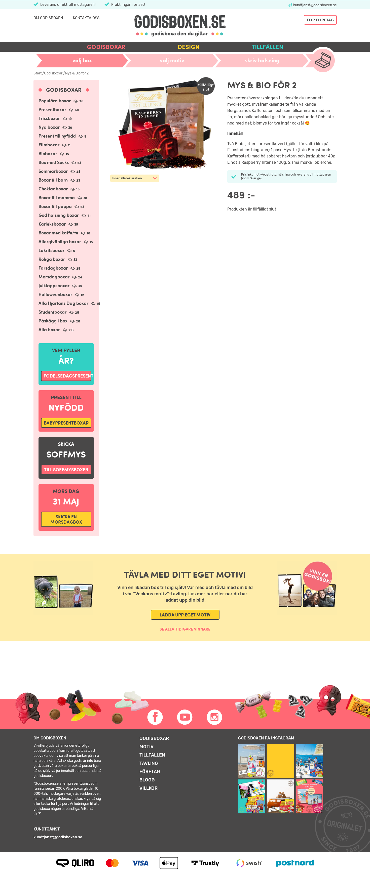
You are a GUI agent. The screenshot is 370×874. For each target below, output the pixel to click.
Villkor (148, 788)
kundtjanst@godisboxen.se (314, 5)
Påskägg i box (59, 321)
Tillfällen (267, 47)
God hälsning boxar (65, 215)
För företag (320, 19)
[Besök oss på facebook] (155, 717)
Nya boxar (55, 127)
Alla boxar (56, 329)
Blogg (147, 780)
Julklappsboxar (60, 285)
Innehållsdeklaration (127, 178)
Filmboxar (54, 145)
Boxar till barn (59, 180)
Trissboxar (55, 118)
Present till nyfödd (62, 136)
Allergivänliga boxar (66, 241)
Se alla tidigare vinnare (185, 629)
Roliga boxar (58, 259)
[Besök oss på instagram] (215, 717)
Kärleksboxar (58, 224)
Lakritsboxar (57, 250)
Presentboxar (59, 109)
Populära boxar (61, 101)
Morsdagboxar (60, 277)
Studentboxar (59, 312)
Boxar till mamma (63, 197)
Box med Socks (60, 162)
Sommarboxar (59, 171)
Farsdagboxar (59, 268)
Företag (149, 771)
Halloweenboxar (61, 294)
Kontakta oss (86, 18)
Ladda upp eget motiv (185, 615)
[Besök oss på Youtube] (185, 717)
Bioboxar (54, 153)
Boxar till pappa (61, 206)
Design (188, 47)
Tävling (148, 763)
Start (37, 73)
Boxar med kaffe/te (64, 233)
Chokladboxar (59, 189)
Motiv (146, 747)
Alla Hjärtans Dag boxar (69, 303)
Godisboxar (106, 47)
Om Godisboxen (48, 18)
